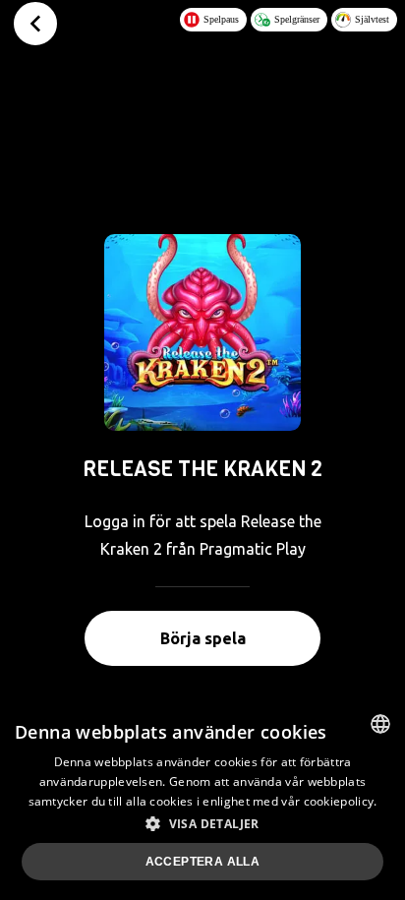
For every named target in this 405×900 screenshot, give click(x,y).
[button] (202, 823)
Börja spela (203, 638)
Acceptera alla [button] (202, 862)
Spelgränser (296, 19)
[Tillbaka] (35, 23)
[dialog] (202, 799)
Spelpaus (221, 19)
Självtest (372, 19)
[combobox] (380, 724)
